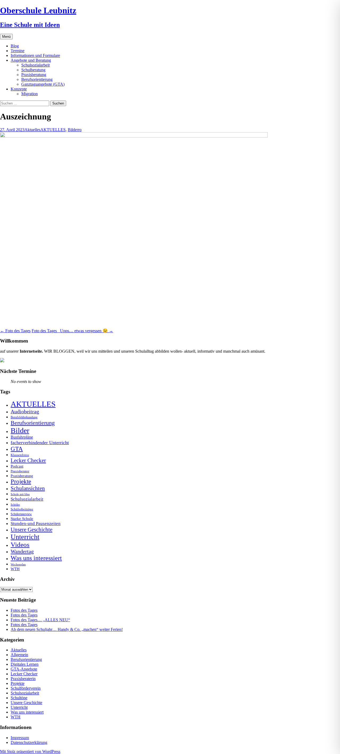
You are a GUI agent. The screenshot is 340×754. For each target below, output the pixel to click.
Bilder (73, 129)
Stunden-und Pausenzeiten (36, 523)
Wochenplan (18, 564)
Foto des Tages (15, 330)
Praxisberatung (33, 74)
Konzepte (19, 89)
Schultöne (19, 697)
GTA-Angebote (24, 669)
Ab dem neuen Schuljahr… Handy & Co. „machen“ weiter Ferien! (67, 629)
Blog (15, 46)
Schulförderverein (26, 688)
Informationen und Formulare (35, 55)
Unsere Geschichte (31, 529)
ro (80, 129)
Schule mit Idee (20, 494)
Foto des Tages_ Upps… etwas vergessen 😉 (72, 330)
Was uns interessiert (36, 558)
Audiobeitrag (25, 411)
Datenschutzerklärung (29, 742)
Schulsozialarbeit (35, 65)
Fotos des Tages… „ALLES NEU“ (40, 620)
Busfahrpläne (22, 437)
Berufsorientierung (37, 79)
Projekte (21, 481)
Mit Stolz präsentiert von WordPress (30, 751)
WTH (15, 568)
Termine (17, 50)
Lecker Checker (28, 460)
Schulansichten (28, 488)
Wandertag (22, 551)
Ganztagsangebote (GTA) (43, 84)
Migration (29, 93)
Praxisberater (20, 471)
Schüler (15, 504)
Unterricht (25, 537)
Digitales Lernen (25, 664)
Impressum (20, 737)
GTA (17, 448)
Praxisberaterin (23, 678)
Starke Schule (22, 518)
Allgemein (19, 654)
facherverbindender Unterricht (40, 442)
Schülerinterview (21, 514)
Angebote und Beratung (31, 60)
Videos (20, 544)
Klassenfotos (20, 455)
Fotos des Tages (24, 610)
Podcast (17, 466)
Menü (6, 37)
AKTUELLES (53, 129)
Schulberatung (33, 70)
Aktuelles (32, 129)
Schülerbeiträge (22, 509)
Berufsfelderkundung (24, 417)
